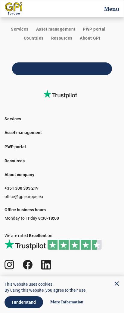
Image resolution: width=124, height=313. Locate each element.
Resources (62, 38)
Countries (34, 38)
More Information (66, 302)
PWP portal (94, 29)
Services (19, 29)
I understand (24, 302)
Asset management (56, 29)
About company (19, 174)
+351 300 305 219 (22, 188)
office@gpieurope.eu (24, 196)
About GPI (90, 38)
